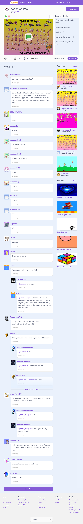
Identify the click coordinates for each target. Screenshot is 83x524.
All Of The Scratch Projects (65, 249)
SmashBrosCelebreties (19, 88)
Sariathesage (21, 279)
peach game (65, 174)
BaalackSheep (15, 74)
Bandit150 (64, 88)
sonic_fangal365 (16, 394)
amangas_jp (14, 182)
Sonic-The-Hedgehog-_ (25, 347)
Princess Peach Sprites (69, 108)
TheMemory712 (16, 317)
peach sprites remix (68, 152)
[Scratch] (14, 2)
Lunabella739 (15, 168)
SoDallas (13, 473)
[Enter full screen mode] (51, 16)
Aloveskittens (65, 175)
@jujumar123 (23, 352)
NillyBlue (13, 223)
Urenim (12, 265)
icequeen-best (15, 140)
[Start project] (5, 16)
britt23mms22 (15, 209)
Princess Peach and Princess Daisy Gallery (65, 267)
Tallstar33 (13, 251)
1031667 (13, 237)
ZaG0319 (13, 196)
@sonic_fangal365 (25, 415)
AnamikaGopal (65, 131)
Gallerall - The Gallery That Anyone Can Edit (65, 197)
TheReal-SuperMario (24, 361)
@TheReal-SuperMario (27, 379)
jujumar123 (14, 333)
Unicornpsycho (16, 459)
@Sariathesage (24, 298)
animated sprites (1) (64, 215)
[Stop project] (9, 16)
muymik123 (15, 12)
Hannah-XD (14, 440)
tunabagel (64, 110)
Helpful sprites (62, 232)
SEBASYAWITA (16, 112)
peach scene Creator (68, 130)
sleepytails (14, 126)
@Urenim (22, 284)
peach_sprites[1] (66, 87)
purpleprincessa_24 (67, 153)
